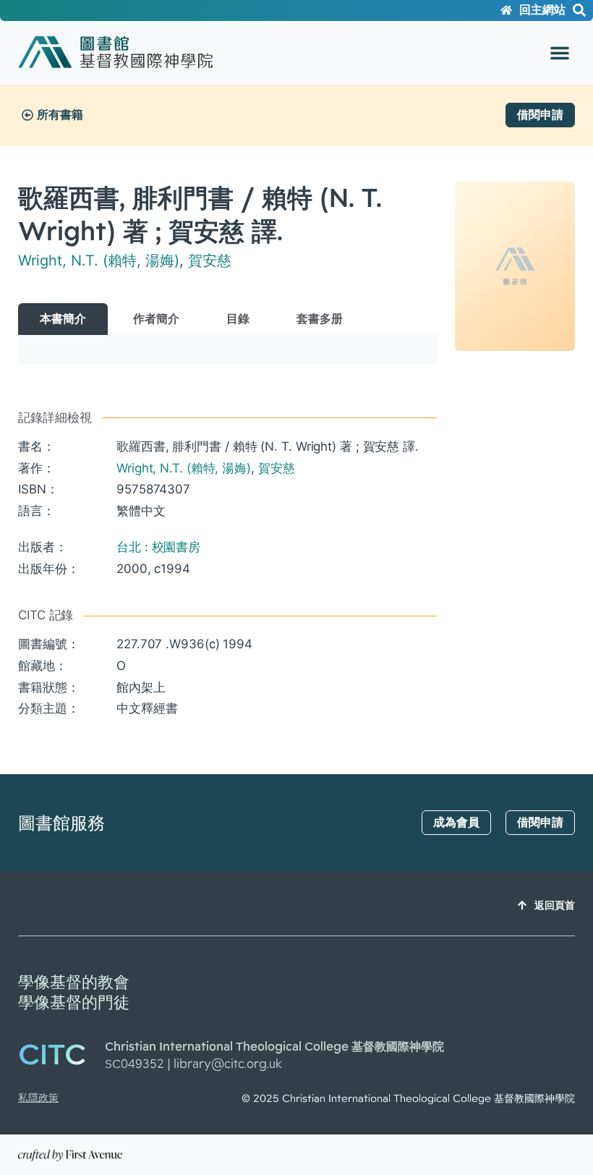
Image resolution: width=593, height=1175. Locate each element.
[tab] (63, 319)
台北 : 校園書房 (158, 547)
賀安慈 (209, 260)
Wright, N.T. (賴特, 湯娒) (98, 260)
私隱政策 (38, 1097)
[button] (560, 53)
